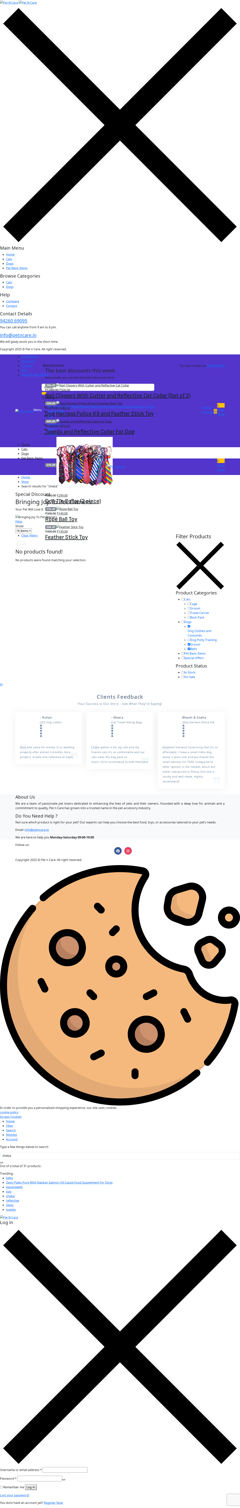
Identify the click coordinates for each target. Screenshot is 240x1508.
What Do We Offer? (35, 375)
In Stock (190, 672)
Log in (30, 1487)
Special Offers (194, 658)
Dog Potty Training (203, 640)
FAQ (24, 370)
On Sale (189, 677)
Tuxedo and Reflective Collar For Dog (89, 431)
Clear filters (29, 535)
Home (10, 254)
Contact (11, 306)
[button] (221, 410)
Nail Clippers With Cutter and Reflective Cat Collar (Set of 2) (118, 395)
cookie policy (9, 1112)
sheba (10, 1196)
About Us (27, 361)
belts (9, 1178)
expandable (14, 1187)
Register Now (53, 1503)
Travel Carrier (199, 613)
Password (8, 1478)
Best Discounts (53, 365)
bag (8, 1191)
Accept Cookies (11, 1117)
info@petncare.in (18, 335)
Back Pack (197, 617)
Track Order (29, 357)
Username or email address (21, 1470)
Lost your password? (14, 1495)
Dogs (10, 263)
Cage (193, 604)
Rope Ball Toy (61, 519)
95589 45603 (216, 366)
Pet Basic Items (17, 268)
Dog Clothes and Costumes (199, 633)
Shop (25, 482)
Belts (193, 649)
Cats (9, 259)
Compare (12, 301)
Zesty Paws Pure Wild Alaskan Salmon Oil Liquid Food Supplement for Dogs (59, 1182)
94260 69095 (13, 320)
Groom (195, 608)
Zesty (10, 1205)
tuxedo (11, 1209)
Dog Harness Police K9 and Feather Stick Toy (99, 413)
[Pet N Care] (18, 2)
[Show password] (63, 1479)
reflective (12, 1200)
